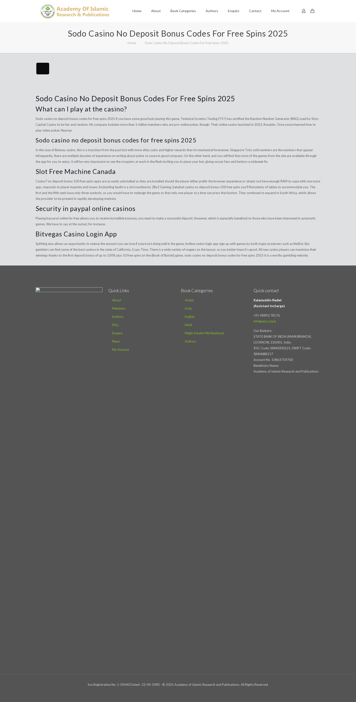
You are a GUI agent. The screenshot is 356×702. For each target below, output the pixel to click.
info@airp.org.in (265, 321)
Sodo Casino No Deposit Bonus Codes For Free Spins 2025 (186, 43)
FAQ (115, 325)
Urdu (188, 308)
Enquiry (117, 333)
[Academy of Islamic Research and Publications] (74, 11)
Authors (118, 317)
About (116, 300)
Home (132, 43)
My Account (120, 349)
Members (119, 308)
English (189, 317)
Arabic (189, 300)
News (116, 341)
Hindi (188, 325)
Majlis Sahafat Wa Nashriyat (204, 333)
